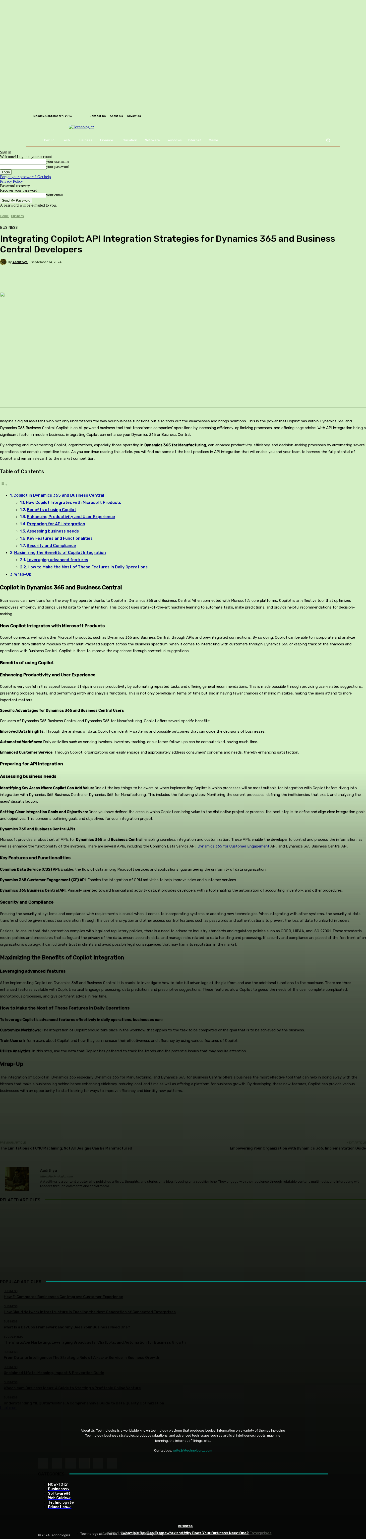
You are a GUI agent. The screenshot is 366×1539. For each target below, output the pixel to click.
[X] (112, 1463)
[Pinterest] (84, 1463)
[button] (328, 140)
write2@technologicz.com (192, 1450)
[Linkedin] (70, 1463)
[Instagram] (57, 1463)
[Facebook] (43, 1463)
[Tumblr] (98, 1463)
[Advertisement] (183, 1243)
